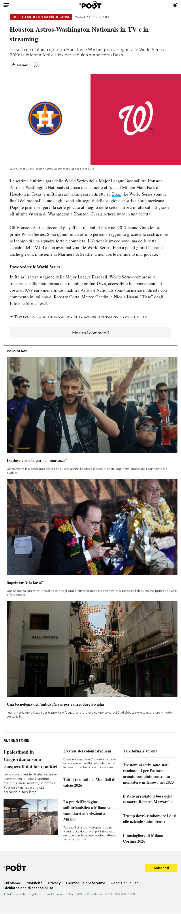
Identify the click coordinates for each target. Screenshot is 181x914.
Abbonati (161, 868)
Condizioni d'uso (125, 883)
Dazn (116, 194)
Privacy (54, 883)
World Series (76, 181)
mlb (77, 317)
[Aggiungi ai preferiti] (35, 65)
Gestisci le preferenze (85, 883)
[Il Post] (90, 5)
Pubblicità (34, 883)
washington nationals (102, 317)
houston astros (56, 317)
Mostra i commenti (90, 333)
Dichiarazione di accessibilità (28, 887)
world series (136, 317)
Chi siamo (12, 883)
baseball (30, 317)
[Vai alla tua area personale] (175, 5)
